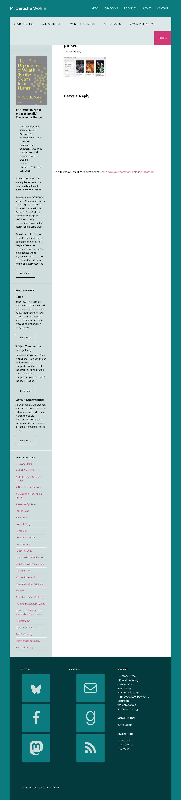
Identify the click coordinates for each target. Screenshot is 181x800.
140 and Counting (127, 680)
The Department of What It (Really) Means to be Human (29, 113)
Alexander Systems (26, 504)
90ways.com (124, 724)
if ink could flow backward (29, 557)
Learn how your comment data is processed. (127, 171)
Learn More (25, 273)
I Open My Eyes (24, 550)
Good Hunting (23, 524)
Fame (19, 296)
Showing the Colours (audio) (30, 604)
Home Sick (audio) (25, 537)
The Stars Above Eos (27, 627)
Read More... (28, 339)
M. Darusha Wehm (28, 8)
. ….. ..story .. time (24, 463)
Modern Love (23, 570)
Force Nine (21, 517)
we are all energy (24, 647)
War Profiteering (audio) (28, 640)
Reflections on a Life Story (29, 597)
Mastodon (123, 748)
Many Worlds (125, 744)
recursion (20, 590)
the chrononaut (126, 704)
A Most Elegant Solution (28, 470)
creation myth (125, 684)
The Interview (23, 621)
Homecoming (23, 544)
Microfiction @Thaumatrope (30, 564)
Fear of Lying (22, 511)
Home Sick (21, 531)
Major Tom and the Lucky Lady (29, 348)
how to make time (128, 692)
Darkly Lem (124, 740)
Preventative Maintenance (29, 584)
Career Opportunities (30, 399)
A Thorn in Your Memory (28, 487)
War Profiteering (24, 634)
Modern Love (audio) (26, 577)
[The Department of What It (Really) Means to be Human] (31, 80)
